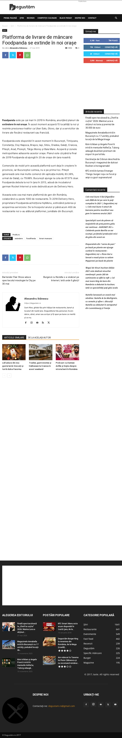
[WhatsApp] (27, 55)
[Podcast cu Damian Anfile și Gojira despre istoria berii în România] (67, 352)
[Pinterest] (20, 55)
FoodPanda (31, 238)
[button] (116, 18)
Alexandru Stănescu (18, 48)
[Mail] (38, 323)
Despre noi (80, 18)
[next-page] (9, 376)
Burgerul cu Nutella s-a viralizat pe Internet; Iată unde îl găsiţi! (61, 279)
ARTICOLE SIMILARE (14, 337)
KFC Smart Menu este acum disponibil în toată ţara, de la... (68, 626)
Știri (22, 18)
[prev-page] (4, 376)
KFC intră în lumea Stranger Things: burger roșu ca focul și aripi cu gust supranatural (100, 174)
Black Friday (66, 18)
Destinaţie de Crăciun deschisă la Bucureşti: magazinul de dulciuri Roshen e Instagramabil (102, 162)
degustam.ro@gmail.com (61, 705)
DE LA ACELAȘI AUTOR (39, 337)
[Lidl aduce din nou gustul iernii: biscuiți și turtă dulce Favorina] (14, 352)
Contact (92, 18)
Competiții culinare (47, 18)
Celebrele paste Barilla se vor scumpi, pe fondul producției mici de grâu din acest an (101, 233)
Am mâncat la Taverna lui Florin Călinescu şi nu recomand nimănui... (68, 660)
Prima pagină (10, 18)
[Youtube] (115, 704)
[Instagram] (32, 323)
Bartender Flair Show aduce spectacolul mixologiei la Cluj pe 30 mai (19, 280)
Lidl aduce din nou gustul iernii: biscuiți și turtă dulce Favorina (12, 366)
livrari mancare (45, 238)
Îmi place (113, 40)
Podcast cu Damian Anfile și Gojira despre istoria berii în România (66, 366)
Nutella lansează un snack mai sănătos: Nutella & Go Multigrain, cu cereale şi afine (101, 298)
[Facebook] (5, 55)
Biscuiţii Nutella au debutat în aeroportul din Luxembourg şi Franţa (101, 304)
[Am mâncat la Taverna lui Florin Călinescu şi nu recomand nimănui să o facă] (49, 660)
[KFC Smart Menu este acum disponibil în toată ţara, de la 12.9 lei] (49, 626)
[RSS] (44, 323)
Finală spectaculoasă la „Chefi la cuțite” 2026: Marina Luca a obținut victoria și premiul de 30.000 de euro (101, 122)
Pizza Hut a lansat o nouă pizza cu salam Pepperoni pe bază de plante (99, 257)
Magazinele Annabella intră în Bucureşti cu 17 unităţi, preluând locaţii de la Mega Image (102, 136)
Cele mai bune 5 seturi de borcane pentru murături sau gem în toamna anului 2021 (99, 210)
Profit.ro (16, 234)
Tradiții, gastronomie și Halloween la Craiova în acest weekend (40, 366)
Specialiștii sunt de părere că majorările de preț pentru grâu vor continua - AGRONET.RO (100, 223)
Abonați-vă (112, 60)
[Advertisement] (82, 7)
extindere (19, 238)
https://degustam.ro (32, 303)
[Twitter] (13, 55)
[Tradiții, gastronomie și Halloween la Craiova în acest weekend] (40, 352)
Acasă (5, 25)
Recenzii (31, 18)
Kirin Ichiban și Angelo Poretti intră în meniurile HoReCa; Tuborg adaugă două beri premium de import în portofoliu (102, 149)
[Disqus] (40, 428)
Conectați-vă (111, 47)
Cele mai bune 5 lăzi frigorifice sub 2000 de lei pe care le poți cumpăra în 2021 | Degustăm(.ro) (101, 200)
